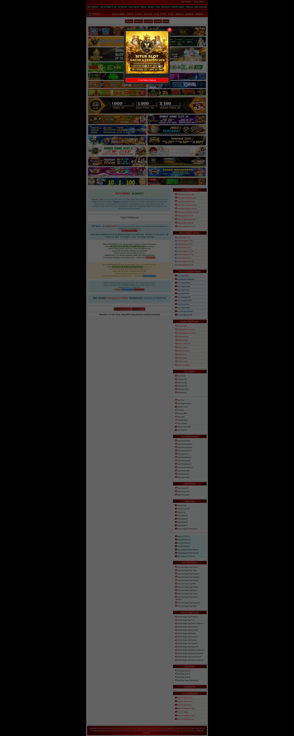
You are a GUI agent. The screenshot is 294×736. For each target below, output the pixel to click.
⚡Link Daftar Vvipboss (147, 80)
